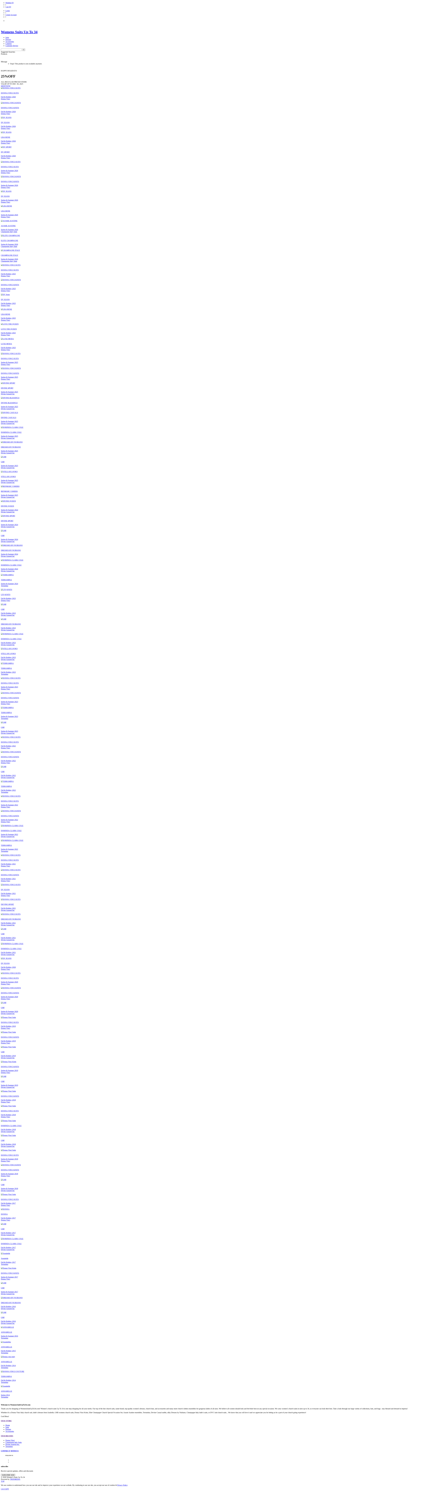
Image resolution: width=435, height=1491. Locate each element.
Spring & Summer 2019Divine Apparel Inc (9, 1086)
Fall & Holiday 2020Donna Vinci (8, 968)
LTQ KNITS (5, 595)
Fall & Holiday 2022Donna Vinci (8, 747)
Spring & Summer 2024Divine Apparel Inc (9, 511)
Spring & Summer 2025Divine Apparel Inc (9, 393)
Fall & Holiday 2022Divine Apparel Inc (8, 776)
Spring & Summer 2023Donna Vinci (9, 688)
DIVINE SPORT (7, 388)
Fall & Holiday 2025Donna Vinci (8, 275)
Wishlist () (9, 3)
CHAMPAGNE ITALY (9, 255)
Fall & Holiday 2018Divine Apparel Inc (8, 1131)
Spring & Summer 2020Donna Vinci (9, 983)
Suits (7, 37)
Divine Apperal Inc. (12, 1444)
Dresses (8, 40)
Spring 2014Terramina (5, 1396)
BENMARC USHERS (9, 491)
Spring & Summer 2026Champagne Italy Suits (9, 231)
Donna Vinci (10, 1440)
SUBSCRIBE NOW (8, 1475)
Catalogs (8, 44)
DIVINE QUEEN (7, 506)
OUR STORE (6, 1421)
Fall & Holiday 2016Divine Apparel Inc (8, 1308)
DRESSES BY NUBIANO (11, 447)
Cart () (8, 7)
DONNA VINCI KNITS (10, 108)
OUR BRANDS (7, 1436)
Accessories (9, 42)
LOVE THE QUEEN (9, 329)
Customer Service (11, 46)
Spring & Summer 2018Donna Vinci (9, 1160)
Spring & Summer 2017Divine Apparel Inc (9, 1293)
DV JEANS (5, 122)
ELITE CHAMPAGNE (9, 240)
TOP (2, 1481)
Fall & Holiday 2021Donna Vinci (8, 865)
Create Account (11, 15)
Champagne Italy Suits (13, 1442)
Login (7, 11)
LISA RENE (5, 137)
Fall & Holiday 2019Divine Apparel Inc (8, 1057)
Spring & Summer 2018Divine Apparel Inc (9, 1190)
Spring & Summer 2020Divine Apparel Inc (9, 1013)
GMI (2, 462)
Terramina (9, 1446)
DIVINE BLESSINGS (9, 403)
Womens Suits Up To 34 (19, 32)
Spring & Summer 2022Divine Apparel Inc (9, 835)
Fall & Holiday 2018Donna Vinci (8, 1101)
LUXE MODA (6, 344)
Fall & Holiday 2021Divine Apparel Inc (8, 909)
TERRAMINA (6, 580)
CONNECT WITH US (10, 1451)
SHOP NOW (5, 86)
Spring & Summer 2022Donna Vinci (9, 806)
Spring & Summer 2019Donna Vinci (9, 1072)
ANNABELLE (6, 1332)
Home (7, 1425)
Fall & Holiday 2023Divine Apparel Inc (8, 614)
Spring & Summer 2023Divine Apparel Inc (9, 732)
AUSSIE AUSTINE (8, 226)
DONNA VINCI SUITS (10, 93)
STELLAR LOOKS (8, 477)
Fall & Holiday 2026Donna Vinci (8, 98)
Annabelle (4, 1258)
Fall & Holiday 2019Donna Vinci (8, 1027)
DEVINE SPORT (7, 904)
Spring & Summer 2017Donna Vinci (9, 1278)
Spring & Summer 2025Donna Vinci (9, 363)
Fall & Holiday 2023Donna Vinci (8, 599)
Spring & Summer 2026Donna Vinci (9, 172)
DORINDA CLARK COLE (11, 432)
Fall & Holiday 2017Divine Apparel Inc (8, 1234)
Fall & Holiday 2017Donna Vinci (8, 1204)
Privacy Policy (122, 1485)
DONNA (4, 1214)
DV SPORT (5, 152)
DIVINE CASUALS (8, 418)
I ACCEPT (5, 1489)
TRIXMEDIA (15, 1479)
